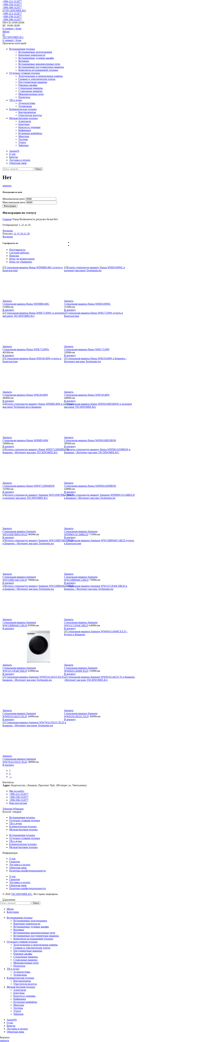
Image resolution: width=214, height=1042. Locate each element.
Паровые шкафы (27, 85)
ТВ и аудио (15, 823)
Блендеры (24, 124)
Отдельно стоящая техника (24, 820)
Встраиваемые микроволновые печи (39, 64)
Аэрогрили (24, 121)
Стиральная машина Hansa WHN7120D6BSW (29, 485)
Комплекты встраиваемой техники (38, 70)
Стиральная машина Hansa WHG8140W (25, 394)
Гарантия (14, 861)
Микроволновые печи (31, 94)
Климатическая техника (23, 826)
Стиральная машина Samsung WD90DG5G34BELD (80, 533)
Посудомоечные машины (32, 82)
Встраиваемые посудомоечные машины (41, 67)
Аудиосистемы (26, 103)
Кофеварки (24, 130)
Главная (7, 219)
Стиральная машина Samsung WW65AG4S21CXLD (80, 715)
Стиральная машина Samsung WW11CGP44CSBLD (80, 624)
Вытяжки (23, 61)
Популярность (17, 249)
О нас (12, 858)
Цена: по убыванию (20, 261)
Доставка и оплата (19, 864)
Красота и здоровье (29, 127)
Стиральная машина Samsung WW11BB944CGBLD (80, 578)
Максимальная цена (14, 202)
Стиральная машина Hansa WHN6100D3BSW (90, 440)
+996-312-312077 (12, 1)
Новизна (14, 255)
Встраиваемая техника (22, 817)
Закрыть (7, 300)
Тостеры (23, 139)
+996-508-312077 (12, 7)
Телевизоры (25, 106)
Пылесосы (24, 97)
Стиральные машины (30, 88)
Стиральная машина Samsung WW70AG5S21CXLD (19, 760)
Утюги (22, 142)
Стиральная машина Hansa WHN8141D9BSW (90, 485)
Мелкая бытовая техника (23, 829)
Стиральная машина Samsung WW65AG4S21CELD (19, 715)
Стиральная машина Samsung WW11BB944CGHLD (19, 624)
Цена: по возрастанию (22, 258)
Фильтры (8, 230)
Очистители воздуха (30, 115)
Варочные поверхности (31, 55)
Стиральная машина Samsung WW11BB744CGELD (19, 578)
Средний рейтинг (19, 252)
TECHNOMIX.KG (21, 894)
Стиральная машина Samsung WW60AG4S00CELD (80, 669)
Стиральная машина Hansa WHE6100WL (87, 303)
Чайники (23, 145)
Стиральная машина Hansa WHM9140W (25, 440)
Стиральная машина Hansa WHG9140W (87, 394)
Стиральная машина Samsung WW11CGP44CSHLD (19, 669)
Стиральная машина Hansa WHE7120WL (26, 349)
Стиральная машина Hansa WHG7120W (87, 349)
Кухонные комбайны (30, 133)
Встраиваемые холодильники (35, 52)
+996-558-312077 (12, 4)
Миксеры (23, 136)
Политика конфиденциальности (27, 870)
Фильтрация (10, 206)
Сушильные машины (30, 91)
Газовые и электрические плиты (36, 79)
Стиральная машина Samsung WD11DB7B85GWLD (19, 533)
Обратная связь (18, 867)
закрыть (7, 185)
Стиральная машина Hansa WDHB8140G (26, 303)
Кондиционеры (27, 112)
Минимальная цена (14, 198)
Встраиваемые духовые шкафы (36, 58)
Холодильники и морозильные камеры (40, 76)
